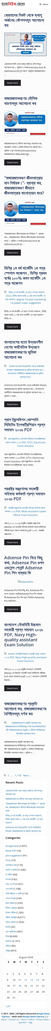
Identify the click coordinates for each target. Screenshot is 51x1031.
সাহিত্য (8, 945)
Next (27, 775)
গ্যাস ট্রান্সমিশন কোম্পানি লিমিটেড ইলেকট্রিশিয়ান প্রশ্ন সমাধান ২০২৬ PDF (24, 425)
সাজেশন (9, 941)
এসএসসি (9, 888)
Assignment (12, 846)
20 (31, 985)
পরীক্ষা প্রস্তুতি (11, 917)
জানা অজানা (10, 903)
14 (37, 979)
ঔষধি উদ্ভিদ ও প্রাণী (14, 893)
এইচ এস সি (10, 884)
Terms (23, 1019)
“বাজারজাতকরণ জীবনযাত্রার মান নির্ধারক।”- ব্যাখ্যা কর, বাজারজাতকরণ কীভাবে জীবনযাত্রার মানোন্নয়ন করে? (24, 185)
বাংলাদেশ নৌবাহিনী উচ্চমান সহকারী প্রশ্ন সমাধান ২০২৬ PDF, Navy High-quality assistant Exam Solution (23, 635)
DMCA (31, 1019)
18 (19, 985)
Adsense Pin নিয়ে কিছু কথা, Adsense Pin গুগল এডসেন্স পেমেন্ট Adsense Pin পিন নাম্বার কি (24, 565)
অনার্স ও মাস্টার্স (11, 869)
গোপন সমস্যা (11, 898)
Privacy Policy (42, 1019)
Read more (12, 82)
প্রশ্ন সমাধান (11, 922)
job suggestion (14, 855)
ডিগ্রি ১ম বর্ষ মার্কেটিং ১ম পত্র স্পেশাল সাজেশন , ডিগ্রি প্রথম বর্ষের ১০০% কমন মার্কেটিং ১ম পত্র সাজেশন (25, 275)
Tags (30, 1022)
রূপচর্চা (8, 926)
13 (31, 979)
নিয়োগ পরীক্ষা (10, 912)
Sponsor (22, 1022)
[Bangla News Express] (13, 4)
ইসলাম (8, 879)
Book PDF (11, 850)
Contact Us (13, 1019)
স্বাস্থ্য (8, 950)
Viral (8, 860)
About (4, 1019)
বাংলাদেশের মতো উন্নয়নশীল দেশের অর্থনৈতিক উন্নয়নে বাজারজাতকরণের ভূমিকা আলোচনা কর (23, 349)
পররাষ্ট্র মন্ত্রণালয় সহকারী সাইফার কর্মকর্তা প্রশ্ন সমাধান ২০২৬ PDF (24, 494)
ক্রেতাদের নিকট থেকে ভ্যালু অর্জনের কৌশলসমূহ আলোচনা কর (24, 20)
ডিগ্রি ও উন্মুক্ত (11, 907)
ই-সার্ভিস (9, 874)
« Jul (8, 1006)
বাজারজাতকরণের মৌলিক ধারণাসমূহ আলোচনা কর (20, 100)
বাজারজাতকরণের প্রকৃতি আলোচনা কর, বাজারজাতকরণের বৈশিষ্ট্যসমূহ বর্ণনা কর (25, 709)
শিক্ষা (7, 936)
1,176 (18, 775)
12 (25, 979)
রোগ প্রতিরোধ (11, 931)
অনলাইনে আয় (11, 865)
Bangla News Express (33, 1016)
